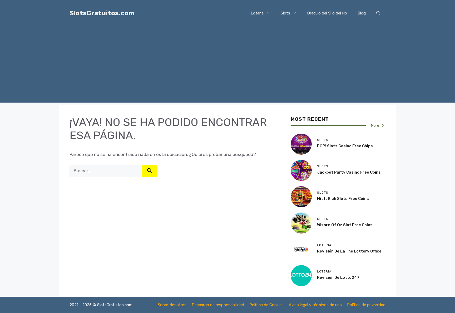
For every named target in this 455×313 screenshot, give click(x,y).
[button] (378, 13)
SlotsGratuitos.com (102, 13)
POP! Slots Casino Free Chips (345, 146)
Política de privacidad (366, 304)
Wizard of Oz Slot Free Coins (345, 225)
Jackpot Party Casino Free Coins (349, 172)
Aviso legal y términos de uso (315, 304)
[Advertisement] (227, 66)
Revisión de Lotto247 (338, 277)
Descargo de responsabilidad (218, 304)
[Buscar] (149, 171)
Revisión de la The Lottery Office (349, 251)
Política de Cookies (266, 304)
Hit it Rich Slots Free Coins (343, 198)
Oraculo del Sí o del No (327, 13)
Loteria (257, 13)
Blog (362, 13)
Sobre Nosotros (172, 304)
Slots (285, 13)
